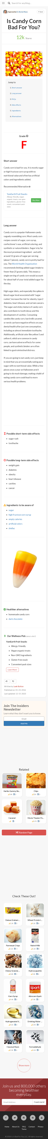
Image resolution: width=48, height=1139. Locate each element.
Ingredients (16, 111)
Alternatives (16, 116)
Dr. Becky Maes (22, 12)
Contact (32, 1127)
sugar (11, 510)
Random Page (25, 832)
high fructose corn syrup (20, 514)
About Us (15, 1127)
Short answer (17, 88)
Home (7, 1127)
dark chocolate (15, 619)
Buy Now (36, 200)
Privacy (40, 1127)
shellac (12, 528)
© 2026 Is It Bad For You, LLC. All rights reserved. (24, 1136)
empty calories (15, 519)
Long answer (17, 93)
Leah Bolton (19, 686)
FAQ (24, 1127)
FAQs (14, 99)
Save (41, 12)
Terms (24, 1129)
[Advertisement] (24, 402)
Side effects (16, 105)
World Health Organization (24, 263)
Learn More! (12, 670)
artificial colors (15, 523)
